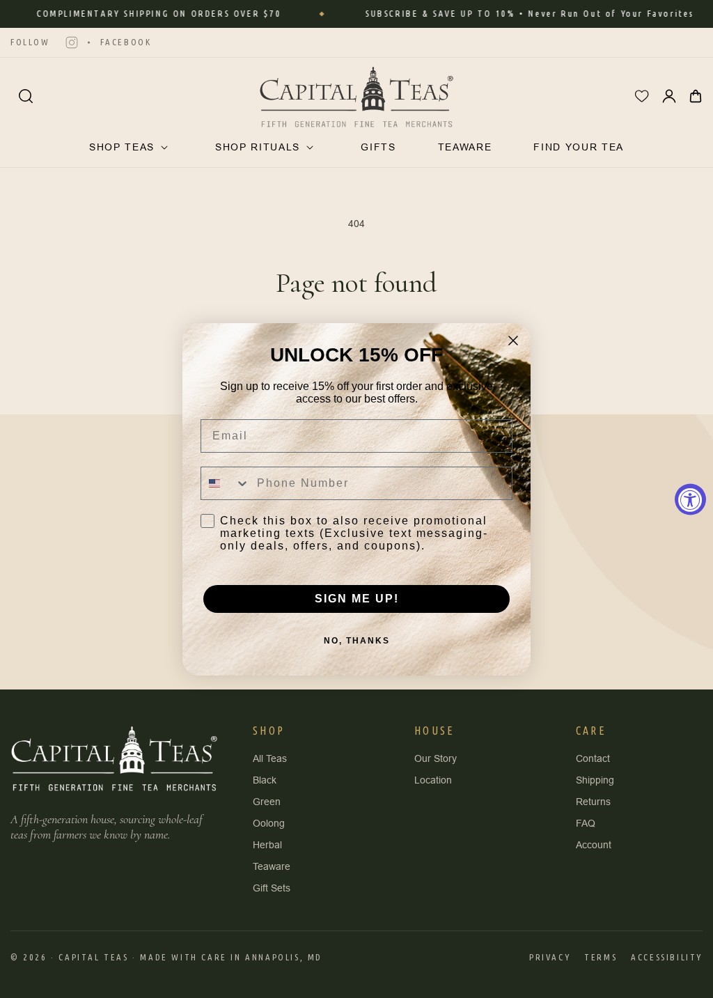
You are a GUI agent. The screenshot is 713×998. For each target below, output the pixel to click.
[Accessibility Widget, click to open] (690, 499)
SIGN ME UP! (357, 599)
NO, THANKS (357, 641)
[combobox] (225, 483)
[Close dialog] (513, 340)
